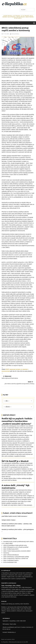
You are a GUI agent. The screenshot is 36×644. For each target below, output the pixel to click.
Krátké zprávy (9, 415)
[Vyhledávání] (27, 9)
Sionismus (6, 553)
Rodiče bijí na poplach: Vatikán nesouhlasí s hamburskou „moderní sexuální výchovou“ (17, 421)
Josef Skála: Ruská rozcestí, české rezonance (14, 516)
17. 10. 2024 (6, 34)
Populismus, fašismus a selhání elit (15, 558)
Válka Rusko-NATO (10, 549)
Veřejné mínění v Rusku (8, 520)
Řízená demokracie (11, 555)
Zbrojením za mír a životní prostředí (15, 547)
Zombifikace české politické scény (15, 545)
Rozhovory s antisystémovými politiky (16, 556)
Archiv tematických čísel (10, 562)
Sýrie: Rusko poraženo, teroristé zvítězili (16, 551)
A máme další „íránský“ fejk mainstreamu (15, 486)
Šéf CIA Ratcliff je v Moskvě (15, 461)
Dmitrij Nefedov (15, 34)
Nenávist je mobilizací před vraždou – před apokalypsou (18, 529)
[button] (34, 23)
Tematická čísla (10, 538)
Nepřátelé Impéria (10, 560)
